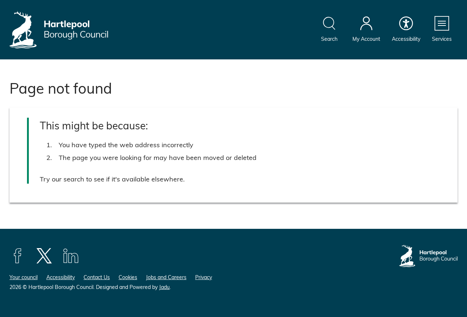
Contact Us (97, 277)
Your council (23, 277)
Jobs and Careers (166, 277)
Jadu (164, 286)
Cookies (128, 277)
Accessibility (60, 277)
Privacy (203, 277)
